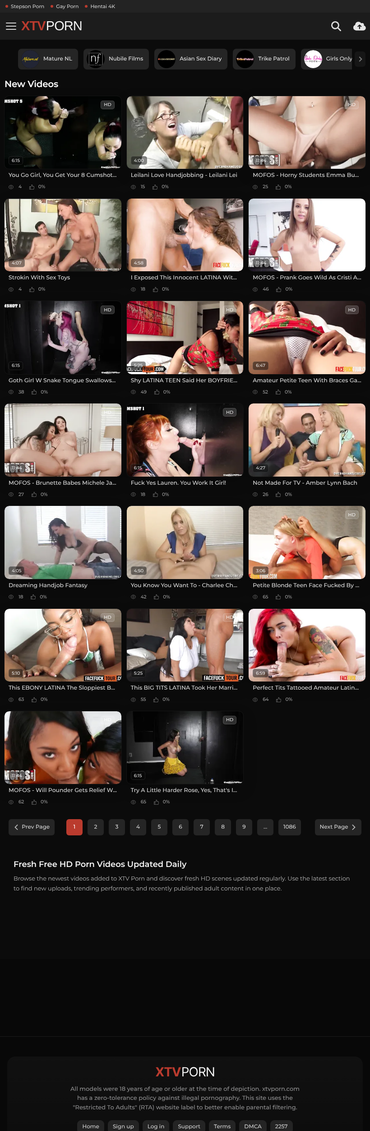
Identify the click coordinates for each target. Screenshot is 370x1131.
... (265, 827)
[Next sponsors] (360, 59)
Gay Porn (67, 6)
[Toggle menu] (11, 26)
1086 (289, 827)
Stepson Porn (27, 6)
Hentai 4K (102, 6)
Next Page (334, 827)
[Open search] (336, 26)
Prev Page (36, 827)
